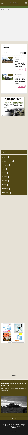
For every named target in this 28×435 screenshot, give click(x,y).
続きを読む (21, 69)
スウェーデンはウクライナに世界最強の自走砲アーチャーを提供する (20, 80)
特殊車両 (6, 180)
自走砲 (5, 184)
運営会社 (14, 427)
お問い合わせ (10, 424)
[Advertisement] (14, 25)
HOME (3, 9)
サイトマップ (20, 426)
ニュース (11, 58)
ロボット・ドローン (8, 161)
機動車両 (6, 176)
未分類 (5, 173)
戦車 (5, 169)
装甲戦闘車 (6, 188)
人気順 (7, 52)
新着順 (3, 52)
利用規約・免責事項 (20, 424)
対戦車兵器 (6, 165)
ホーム (4, 424)
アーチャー (10, 9)
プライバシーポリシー (10, 426)
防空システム (7, 192)
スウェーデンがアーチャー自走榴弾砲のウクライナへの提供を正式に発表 (20, 63)
